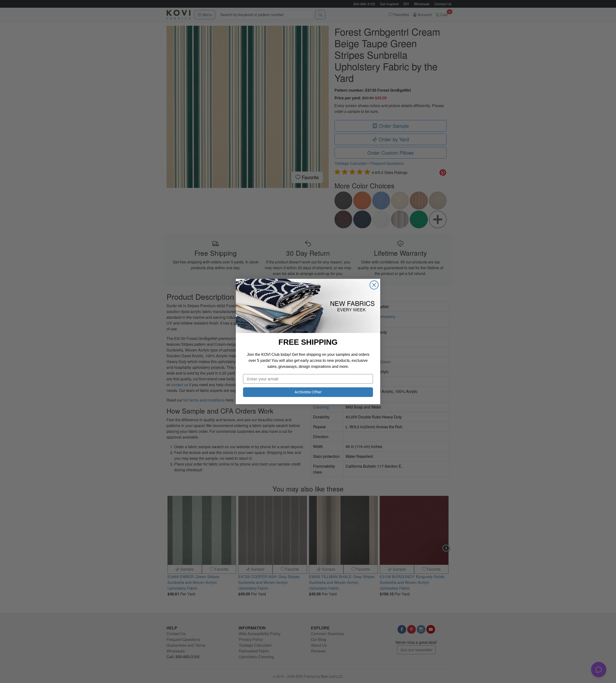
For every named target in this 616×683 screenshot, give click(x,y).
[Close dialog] (374, 285)
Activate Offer (308, 392)
